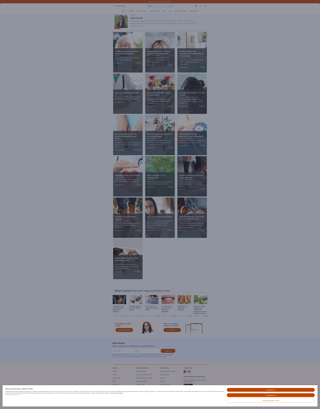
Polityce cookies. (118, 393)
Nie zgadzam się (271, 395)
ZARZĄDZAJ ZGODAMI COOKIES (270, 401)
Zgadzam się (271, 390)
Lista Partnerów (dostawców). (12, 395)
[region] (160, 395)
